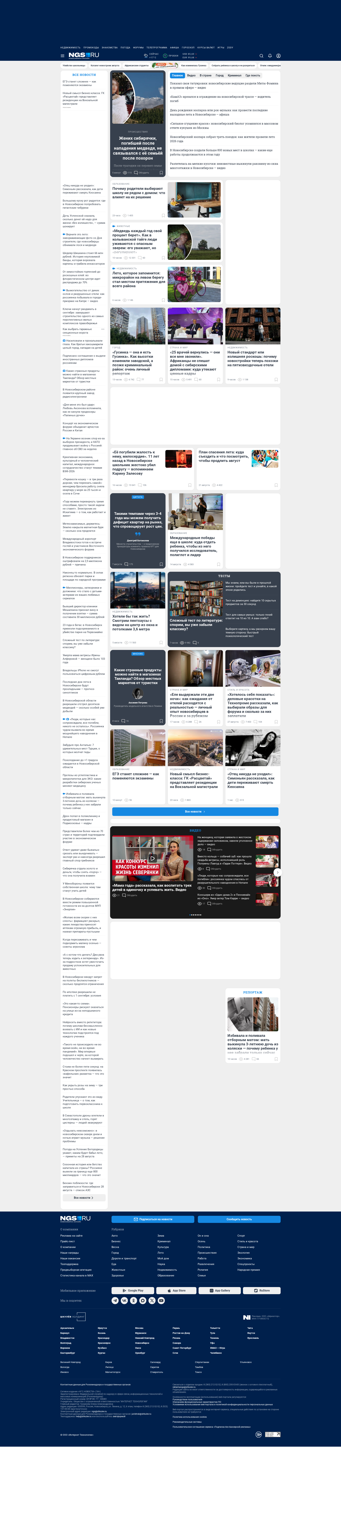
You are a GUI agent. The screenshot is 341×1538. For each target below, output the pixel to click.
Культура (163, 1247)
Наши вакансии (70, 1258)
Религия (203, 1269)
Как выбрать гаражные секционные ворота (77, 331)
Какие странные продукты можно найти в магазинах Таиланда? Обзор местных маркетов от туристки (137, 676)
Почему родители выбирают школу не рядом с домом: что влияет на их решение (138, 192)
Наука (161, 1264)
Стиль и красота (247, 1241)
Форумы (138, 47)
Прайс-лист (67, 1241)
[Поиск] (261, 56)
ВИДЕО (195, 830)
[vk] (124, 1300)
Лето (161, 1252)
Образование (166, 1275)
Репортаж (252, 992)
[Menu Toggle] (62, 56)
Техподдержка (69, 1264)
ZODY (230, 47)
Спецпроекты (246, 1264)
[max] (142, 1300)
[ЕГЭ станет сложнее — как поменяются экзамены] (137, 747)
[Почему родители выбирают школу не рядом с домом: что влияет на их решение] (194, 200)
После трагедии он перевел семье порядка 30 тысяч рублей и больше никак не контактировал (137, 170)
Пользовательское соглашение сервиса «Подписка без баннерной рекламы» (212, 1427)
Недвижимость (70, 47)
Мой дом (163, 1258)
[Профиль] (278, 56)
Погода (125, 47)
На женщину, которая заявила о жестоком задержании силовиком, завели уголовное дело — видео (224, 841)
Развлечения (206, 1264)
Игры (221, 47)
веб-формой (119, 1416)
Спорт (241, 1235)
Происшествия (207, 1252)
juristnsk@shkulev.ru (141, 1414)
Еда (114, 1264)
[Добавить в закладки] (161, 173)
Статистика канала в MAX (76, 1275)
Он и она (203, 1235)
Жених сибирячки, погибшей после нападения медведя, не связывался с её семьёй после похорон (138, 148)
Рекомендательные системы (187, 1422)
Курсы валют (206, 47)
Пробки (171, 55)
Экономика (244, 1258)
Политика (204, 1247)
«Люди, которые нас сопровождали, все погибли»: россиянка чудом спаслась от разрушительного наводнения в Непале (223, 879)
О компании (68, 1247)
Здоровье (118, 1275)
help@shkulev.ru (83, 1416)
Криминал (164, 1241)
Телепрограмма (157, 47)
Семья (202, 1275)
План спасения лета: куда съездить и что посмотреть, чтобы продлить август (224, 456)
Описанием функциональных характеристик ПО (197, 1402)
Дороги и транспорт (124, 1258)
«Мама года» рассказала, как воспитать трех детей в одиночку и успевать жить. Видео (152, 887)
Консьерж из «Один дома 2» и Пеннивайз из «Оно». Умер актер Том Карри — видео (223, 896)
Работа (202, 1258)
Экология (243, 1252)
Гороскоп (188, 47)
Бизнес (116, 1241)
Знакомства (110, 47)
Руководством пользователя (187, 1399)
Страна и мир (245, 1247)
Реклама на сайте (71, 1235)
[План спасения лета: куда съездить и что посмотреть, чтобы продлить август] (265, 459)
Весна (115, 1247)
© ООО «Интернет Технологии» (76, 1434)
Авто (115, 1235)
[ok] (133, 1300)
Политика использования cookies (190, 1417)
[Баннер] (165, 66)
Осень (201, 1241)
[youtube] (161, 1300)
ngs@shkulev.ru (99, 1411)
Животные (118, 1269)
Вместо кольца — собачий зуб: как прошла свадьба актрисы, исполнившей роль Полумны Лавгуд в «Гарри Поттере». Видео (224, 860)
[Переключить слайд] (278, 872)
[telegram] (115, 1300)
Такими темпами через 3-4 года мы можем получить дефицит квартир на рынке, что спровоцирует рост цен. (138, 520)
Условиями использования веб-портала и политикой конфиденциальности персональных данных (223, 1404)
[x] (152, 1300)
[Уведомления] (270, 56)
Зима (161, 1235)
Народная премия (248, 1269)
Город (115, 1252)
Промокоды (91, 47)
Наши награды (69, 1252)
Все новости (84, 75)
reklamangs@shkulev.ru (184, 1387)
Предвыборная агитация (75, 1269)
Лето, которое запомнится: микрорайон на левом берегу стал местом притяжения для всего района (138, 279)
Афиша (174, 47)
